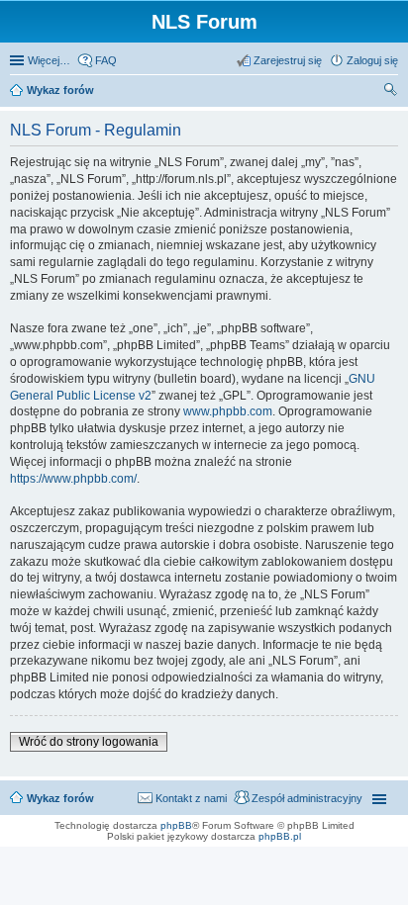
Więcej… (49, 60)
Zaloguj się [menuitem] (372, 60)
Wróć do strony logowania (88, 742)
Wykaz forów (60, 798)
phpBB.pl (279, 836)
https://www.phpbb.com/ (73, 479)
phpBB (176, 825)
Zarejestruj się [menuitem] (288, 60)
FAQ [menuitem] (106, 60)
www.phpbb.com (227, 411)
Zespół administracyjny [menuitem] (307, 798)
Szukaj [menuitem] (391, 92)
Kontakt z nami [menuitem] (191, 798)
